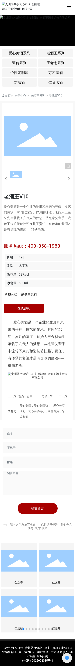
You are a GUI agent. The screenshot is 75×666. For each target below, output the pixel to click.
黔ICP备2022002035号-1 (37, 660)
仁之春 (19, 582)
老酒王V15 (48, 396)
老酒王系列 (38, 95)
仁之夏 (56, 582)
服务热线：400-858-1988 (32, 246)
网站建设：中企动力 (49, 652)
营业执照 (42, 656)
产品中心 (20, 95)
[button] (20, 629)
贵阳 (66, 652)
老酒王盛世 (25, 396)
